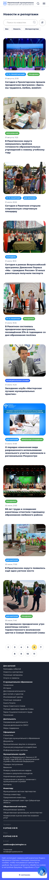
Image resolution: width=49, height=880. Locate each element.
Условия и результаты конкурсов (17, 773)
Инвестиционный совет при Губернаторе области (21, 801)
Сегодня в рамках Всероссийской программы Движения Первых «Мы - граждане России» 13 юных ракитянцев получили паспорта (25, 269)
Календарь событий (12, 669)
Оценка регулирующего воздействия (20, 747)
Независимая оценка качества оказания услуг (21, 817)
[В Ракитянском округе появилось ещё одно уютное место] (24, 540)
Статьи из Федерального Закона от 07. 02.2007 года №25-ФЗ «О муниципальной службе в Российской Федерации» (21, 759)
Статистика (8, 735)
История (7, 688)
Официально (9, 732)
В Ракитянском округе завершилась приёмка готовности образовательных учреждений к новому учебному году (25, 147)
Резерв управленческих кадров (17, 770)
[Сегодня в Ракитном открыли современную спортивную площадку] (24, 178)
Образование (12, 133)
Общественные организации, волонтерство (22, 813)
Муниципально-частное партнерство (19, 791)
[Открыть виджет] (42, 871)
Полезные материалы (13, 675)
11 (34, 654)
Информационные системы (15, 750)
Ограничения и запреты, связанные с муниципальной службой (19, 780)
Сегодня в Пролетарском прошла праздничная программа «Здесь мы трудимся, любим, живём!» (25, 85)
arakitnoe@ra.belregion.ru (14, 845)
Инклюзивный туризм (13, 697)
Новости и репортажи (13, 672)
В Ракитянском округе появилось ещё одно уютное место (25, 569)
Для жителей (30, 198)
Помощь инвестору (12, 794)
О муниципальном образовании (17, 682)
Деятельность (9, 719)
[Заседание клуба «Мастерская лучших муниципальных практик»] (24, 360)
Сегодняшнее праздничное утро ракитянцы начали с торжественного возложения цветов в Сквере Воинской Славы (25, 628)
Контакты (7, 784)
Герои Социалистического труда (17, 712)
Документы (8, 741)
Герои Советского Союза (14, 706)
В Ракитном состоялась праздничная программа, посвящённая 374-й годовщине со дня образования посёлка (25, 330)
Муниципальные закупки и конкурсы (19, 744)
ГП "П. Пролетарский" (15, 74)
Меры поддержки (11, 728)
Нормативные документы (14, 776)
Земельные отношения (32, 439)
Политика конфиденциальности (13, 851)
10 (28, 654)
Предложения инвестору (14, 797)
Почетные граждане (12, 700)
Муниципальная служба (17, 380)
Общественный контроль (14, 807)
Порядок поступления (13, 764)
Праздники (34, 74)
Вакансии (7, 767)
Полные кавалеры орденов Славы (18, 709)
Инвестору (8, 788)
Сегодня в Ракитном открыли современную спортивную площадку (22, 208)
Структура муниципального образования (21, 738)
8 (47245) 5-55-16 (10, 828)
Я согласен (24, 875)
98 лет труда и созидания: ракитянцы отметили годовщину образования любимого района (25, 512)
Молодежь (11, 257)
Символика (8, 685)
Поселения (8, 715)
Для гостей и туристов (13, 694)
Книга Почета (9, 703)
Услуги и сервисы (11, 678)
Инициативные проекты (14, 810)
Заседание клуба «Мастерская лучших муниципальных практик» (23, 391)
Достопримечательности (14, 691)
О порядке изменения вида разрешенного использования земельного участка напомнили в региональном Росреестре (25, 451)
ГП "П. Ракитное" (13, 198)
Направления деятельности (15, 722)
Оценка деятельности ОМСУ (15, 725)
